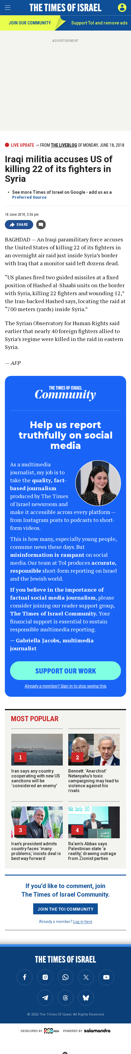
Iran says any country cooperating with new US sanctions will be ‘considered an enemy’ (35, 778)
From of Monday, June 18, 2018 (81, 145)
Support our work (65, 670)
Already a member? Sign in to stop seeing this (65, 686)
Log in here (82, 921)
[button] (122, 7)
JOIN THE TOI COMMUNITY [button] (65, 909)
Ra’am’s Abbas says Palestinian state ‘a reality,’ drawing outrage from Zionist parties (92, 851)
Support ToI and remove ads (99, 22)
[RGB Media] (52, 1031)
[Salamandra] (97, 1030)
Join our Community (30, 22)
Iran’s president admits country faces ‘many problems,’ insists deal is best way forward (36, 851)
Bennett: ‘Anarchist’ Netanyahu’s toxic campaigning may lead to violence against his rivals (93, 781)
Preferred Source (29, 197)
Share (22, 224)
